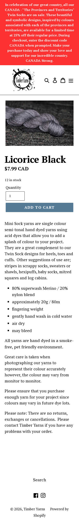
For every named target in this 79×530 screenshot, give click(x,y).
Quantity (13, 187)
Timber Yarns (34, 509)
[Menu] (70, 80)
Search (39, 480)
